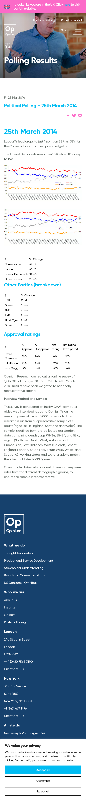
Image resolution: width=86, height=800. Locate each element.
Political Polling (44, 20)
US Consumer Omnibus (20, 583)
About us (10, 600)
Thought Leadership (18, 553)
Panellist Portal (71, 20)
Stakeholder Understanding (23, 568)
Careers (9, 615)
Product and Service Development (28, 560)
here (67, 4)
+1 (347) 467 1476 (15, 708)
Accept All (43, 770)
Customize (43, 780)
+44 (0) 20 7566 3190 (18, 661)
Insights (9, 607)
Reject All (43, 791)
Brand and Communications (24, 575)
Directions (11, 669)
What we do (14, 545)
